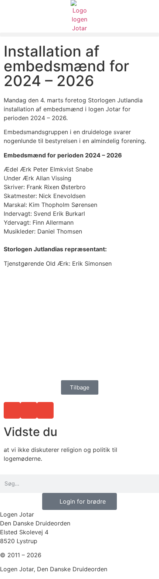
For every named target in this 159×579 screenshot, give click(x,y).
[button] (79, 35)
